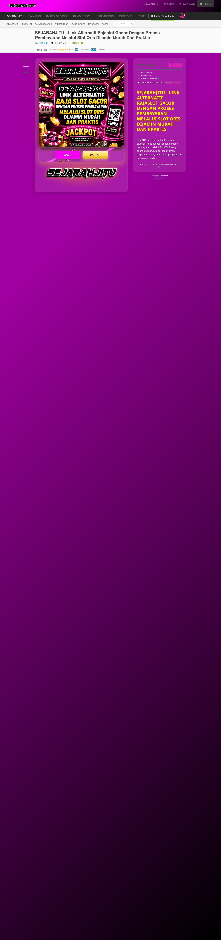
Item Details (42, 49)
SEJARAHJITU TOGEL (161, 82)
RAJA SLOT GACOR (43, 24)
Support (101, 49)
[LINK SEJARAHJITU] (81, 104)
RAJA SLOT (27, 24)
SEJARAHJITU (13, 24)
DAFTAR (95, 154)
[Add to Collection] (26, 69)
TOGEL (105, 24)
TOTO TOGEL (93, 24)
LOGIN (67, 154)
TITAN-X (43, 43)
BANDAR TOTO (78, 24)
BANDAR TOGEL (62, 24)
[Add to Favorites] (26, 61)
